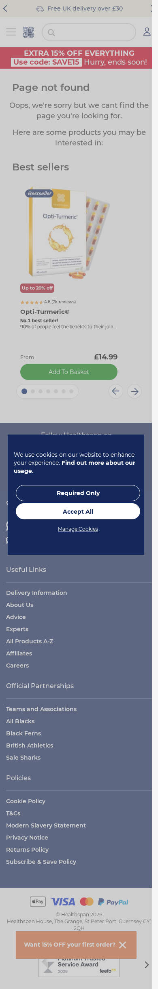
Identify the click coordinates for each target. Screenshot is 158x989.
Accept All (78, 511)
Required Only (78, 493)
